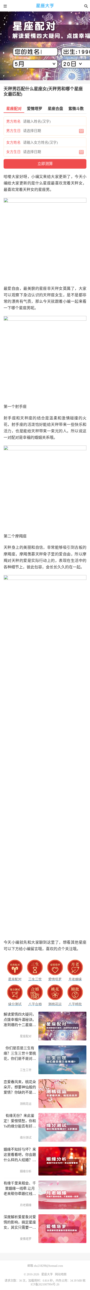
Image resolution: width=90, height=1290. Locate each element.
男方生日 (13, 131)
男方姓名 (13, 121)
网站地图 (60, 1274)
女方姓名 (13, 142)
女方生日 (13, 152)
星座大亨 (45, 6)
